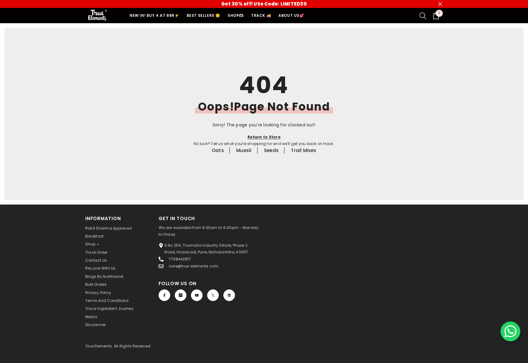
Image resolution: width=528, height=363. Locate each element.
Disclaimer (95, 324)
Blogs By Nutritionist (104, 276)
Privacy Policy (98, 292)
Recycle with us (100, 268)
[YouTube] (197, 295)
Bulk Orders (96, 284)
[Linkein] (229, 295)
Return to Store (264, 137)
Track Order (96, 252)
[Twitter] (213, 295)
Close (440, 4)
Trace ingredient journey (109, 308)
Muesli (243, 150)
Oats (218, 150)
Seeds (271, 150)
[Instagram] (180, 295)
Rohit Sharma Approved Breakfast (108, 232)
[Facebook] (164, 295)
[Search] (423, 15)
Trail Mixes (303, 150)
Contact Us (96, 260)
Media (91, 316)
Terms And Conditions (107, 300)
